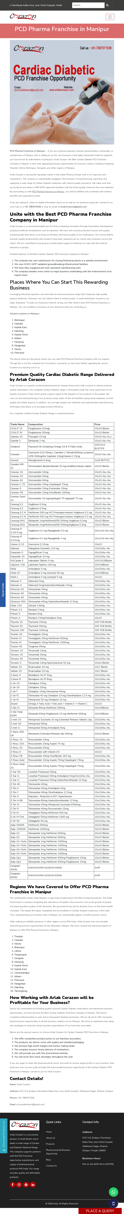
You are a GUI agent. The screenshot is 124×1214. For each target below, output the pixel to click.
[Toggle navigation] (110, 17)
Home (49, 1131)
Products (50, 1144)
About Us (50, 1137)
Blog (48, 1159)
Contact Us (51, 1165)
